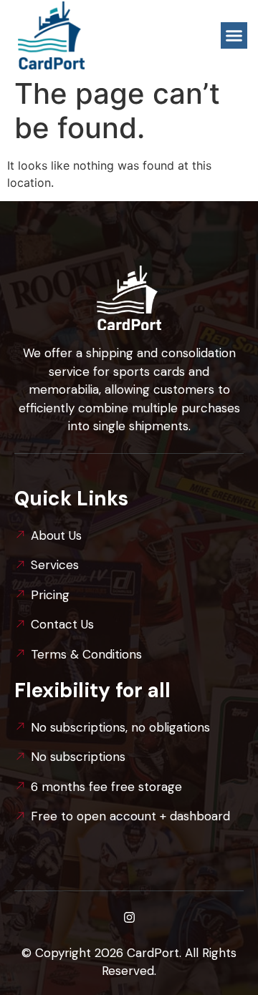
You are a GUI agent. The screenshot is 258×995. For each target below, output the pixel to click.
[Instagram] (129, 918)
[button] (234, 35)
